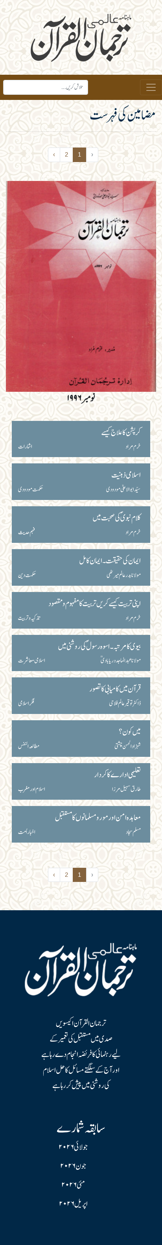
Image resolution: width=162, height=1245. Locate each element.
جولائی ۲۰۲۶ (73, 1147)
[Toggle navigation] (151, 87)
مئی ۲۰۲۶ (73, 1185)
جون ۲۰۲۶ (73, 1166)
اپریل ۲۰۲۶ (73, 1204)
